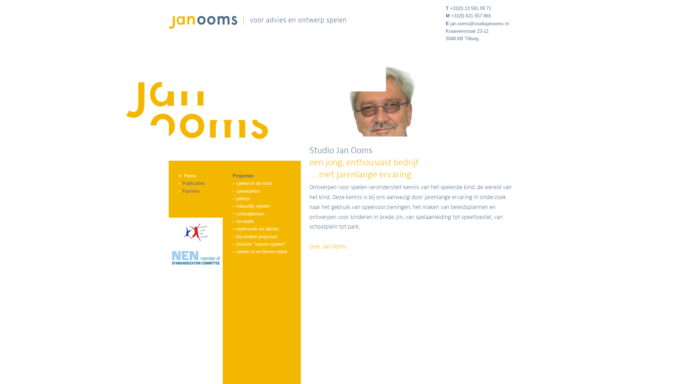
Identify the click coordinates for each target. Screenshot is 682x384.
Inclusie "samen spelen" (261, 244)
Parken (243, 198)
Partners (191, 191)
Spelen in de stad (253, 183)
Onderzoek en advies (257, 228)
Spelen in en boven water (261, 251)
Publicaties (193, 183)
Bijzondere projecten (256, 236)
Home (190, 175)
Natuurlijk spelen (253, 206)
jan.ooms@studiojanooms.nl (479, 23)
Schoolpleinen (250, 214)
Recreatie (245, 221)
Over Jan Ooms (327, 247)
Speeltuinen (248, 191)
